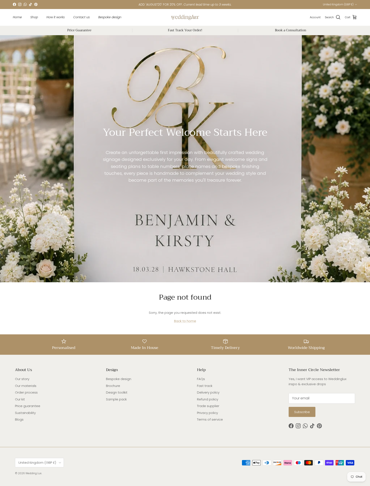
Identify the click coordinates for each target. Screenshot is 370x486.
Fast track (204, 385)
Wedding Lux (33, 473)
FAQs (201, 379)
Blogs (19, 419)
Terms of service (210, 419)
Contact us (81, 17)
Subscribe (302, 412)
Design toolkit (116, 392)
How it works (55, 17)
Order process (26, 392)
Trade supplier (208, 406)
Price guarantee (27, 406)
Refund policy (207, 399)
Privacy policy (207, 413)
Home (17, 17)
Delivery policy (208, 392)
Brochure (113, 385)
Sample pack (116, 399)
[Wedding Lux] (185, 17)
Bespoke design (109, 17)
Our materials (25, 385)
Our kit (20, 399)
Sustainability (25, 413)
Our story (22, 379)
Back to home (185, 321)
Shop (34, 17)
